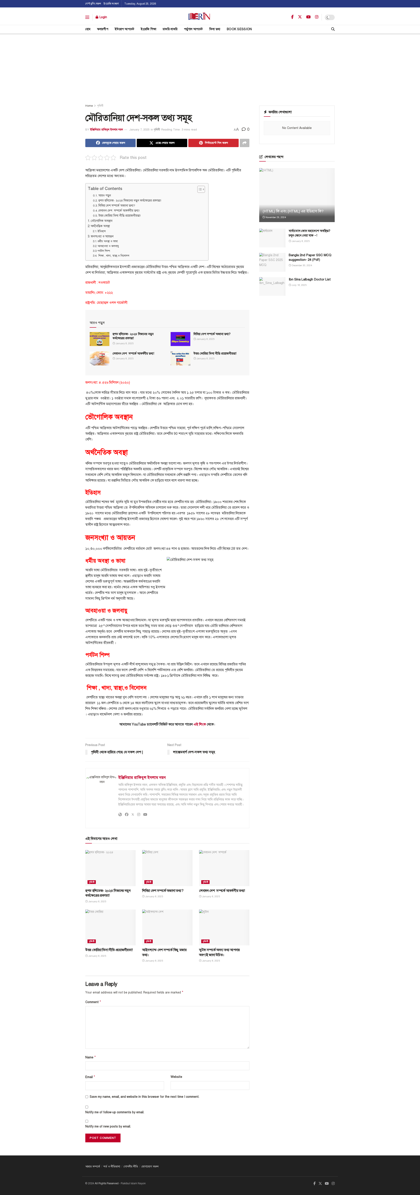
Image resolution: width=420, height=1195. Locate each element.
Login (103, 17)
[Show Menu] (87, 17)
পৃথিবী (100, 105)
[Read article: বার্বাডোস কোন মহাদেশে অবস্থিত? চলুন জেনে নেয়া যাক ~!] (272, 238)
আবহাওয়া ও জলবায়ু (109, 246)
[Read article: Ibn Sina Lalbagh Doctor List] (272, 286)
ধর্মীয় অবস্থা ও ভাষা (108, 241)
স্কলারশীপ (102, 29)
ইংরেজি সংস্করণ (111, 3)
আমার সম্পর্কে (92, 1166)
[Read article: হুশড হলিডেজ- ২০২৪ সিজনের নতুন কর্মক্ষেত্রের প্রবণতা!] (99, 339)
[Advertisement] (210, 66)
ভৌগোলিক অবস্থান (101, 221)
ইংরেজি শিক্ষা (148, 29)
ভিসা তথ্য (214, 29)
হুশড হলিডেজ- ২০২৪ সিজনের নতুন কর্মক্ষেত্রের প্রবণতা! (129, 200)
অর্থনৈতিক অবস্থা (101, 226)
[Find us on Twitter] (300, 17)
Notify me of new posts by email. (108, 1126)
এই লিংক (200, 724)
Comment (93, 1002)
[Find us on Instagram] (316, 17)
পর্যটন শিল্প (104, 251)
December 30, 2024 (301, 265)
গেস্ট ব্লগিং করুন (93, 3)
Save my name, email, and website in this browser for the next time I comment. (144, 1097)
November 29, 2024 (275, 217)
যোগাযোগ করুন (150, 1166)
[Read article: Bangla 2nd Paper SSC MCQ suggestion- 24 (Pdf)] (272, 262)
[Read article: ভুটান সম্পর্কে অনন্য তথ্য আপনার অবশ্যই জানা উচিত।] (224, 927)
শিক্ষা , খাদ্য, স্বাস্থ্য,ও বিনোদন (114, 255)
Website (176, 1077)
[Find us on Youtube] (308, 17)
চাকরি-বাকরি (170, 29)
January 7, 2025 (139, 129)
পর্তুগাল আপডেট (193, 29)
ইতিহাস (102, 231)
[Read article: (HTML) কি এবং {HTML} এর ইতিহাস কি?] (297, 195)
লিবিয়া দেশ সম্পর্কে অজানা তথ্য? (116, 205)
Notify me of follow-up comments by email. (114, 1112)
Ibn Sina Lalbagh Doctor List (310, 279)
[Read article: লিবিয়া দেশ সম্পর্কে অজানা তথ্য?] (180, 339)
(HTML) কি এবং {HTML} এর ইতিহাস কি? (293, 211)
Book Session (239, 29)
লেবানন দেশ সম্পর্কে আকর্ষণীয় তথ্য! (119, 210)
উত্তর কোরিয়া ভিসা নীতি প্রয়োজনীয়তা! (119, 215)
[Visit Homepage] (199, 17)
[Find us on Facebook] (292, 17)
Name (90, 1057)
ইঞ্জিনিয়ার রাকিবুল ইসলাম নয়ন (106, 129)
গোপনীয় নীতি (131, 1166)
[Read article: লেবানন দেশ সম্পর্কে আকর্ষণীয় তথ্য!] (99, 358)
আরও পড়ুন (104, 195)
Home (89, 105)
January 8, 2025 (124, 343)
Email (90, 1077)
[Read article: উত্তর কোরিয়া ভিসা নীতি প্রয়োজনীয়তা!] (180, 358)
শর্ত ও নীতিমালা (111, 1166)
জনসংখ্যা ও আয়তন (102, 236)
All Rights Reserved (107, 1183)
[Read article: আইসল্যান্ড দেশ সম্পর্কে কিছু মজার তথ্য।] (167, 927)
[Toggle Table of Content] (199, 189)
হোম (88, 29)
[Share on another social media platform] (244, 143)
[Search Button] (333, 29)
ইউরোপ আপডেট (124, 29)
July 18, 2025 (298, 285)
